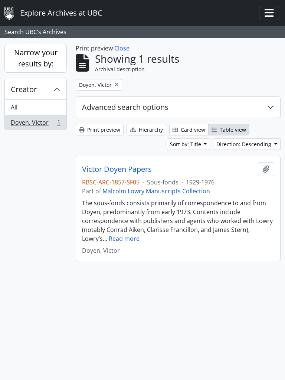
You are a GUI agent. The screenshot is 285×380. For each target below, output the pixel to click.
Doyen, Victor (35, 124)
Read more (124, 239)
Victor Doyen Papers (117, 169)
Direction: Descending (244, 144)
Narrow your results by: (36, 58)
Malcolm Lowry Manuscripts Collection (156, 191)
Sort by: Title (186, 144)
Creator (24, 89)
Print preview (103, 129)
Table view (232, 129)
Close (122, 48)
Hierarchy (150, 129)
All (14, 107)
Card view (192, 129)
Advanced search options (125, 107)
